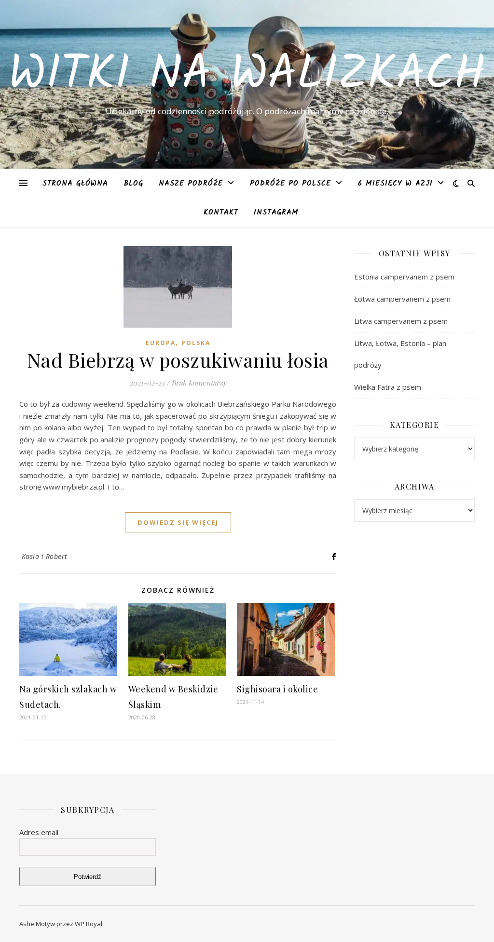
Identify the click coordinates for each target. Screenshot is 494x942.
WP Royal (88, 923)
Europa (161, 343)
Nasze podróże (191, 183)
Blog (133, 183)
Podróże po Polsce (290, 183)
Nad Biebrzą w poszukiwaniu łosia (178, 359)
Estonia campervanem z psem (404, 276)
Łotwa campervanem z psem (402, 299)
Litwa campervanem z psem (401, 321)
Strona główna (75, 183)
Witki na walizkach (247, 76)
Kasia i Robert (45, 556)
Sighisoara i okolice (277, 689)
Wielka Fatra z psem (387, 387)
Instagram (276, 212)
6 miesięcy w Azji (395, 183)
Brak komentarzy (199, 382)
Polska (195, 343)
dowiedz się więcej (178, 522)
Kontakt (221, 212)
